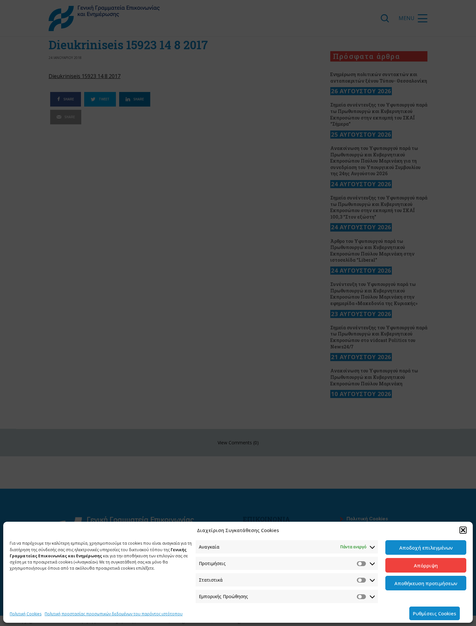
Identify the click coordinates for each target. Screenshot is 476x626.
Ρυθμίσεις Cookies (434, 613)
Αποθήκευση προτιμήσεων (425, 583)
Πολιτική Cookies (25, 614)
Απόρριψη (426, 565)
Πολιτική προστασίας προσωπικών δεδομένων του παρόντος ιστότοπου (114, 614)
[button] (463, 530)
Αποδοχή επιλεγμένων (426, 547)
